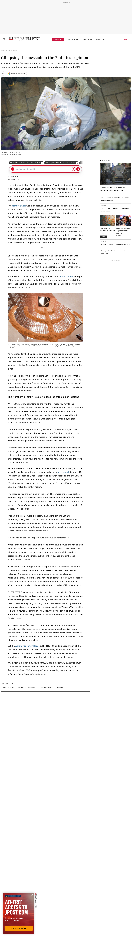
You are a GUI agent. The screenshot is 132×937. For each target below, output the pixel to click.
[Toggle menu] (4, 39)
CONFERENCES (58, 39)
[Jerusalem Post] (23, 39)
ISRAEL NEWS (73, 39)
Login (125, 39)
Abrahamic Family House (27, 646)
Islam (12, 687)
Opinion (15, 50)
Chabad (3, 687)
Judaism (21, 687)
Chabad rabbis (66, 276)
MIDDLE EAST (100, 39)
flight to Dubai (19, 206)
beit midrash (63, 472)
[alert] (18, 913)
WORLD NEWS (87, 39)
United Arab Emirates (46, 687)
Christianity (31, 687)
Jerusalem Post (6, 50)
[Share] (3, 73)
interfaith (60, 687)
